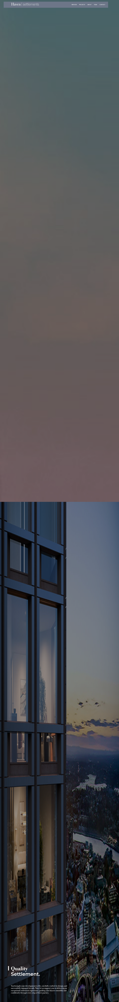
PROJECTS (82, 5)
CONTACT (102, 5)
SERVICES (74, 5)
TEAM (95, 5)
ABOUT (89, 5)
